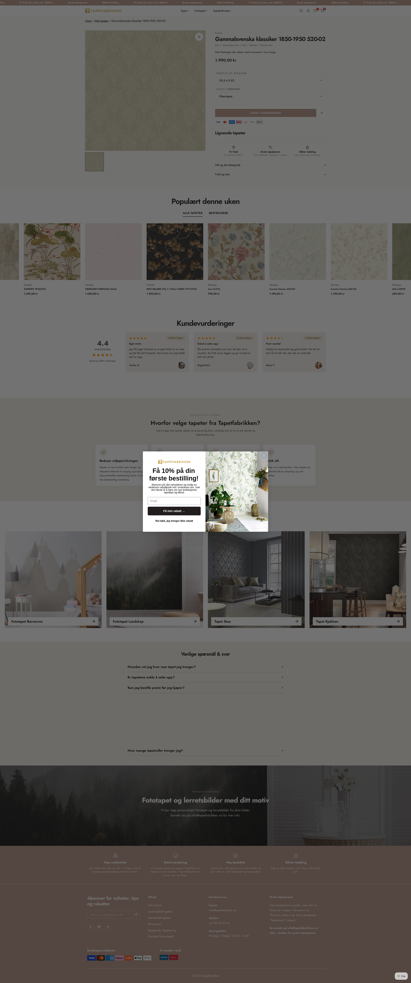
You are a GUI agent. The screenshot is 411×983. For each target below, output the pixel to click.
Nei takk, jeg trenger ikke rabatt (174, 520)
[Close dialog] (264, 455)
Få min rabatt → (174, 510)
